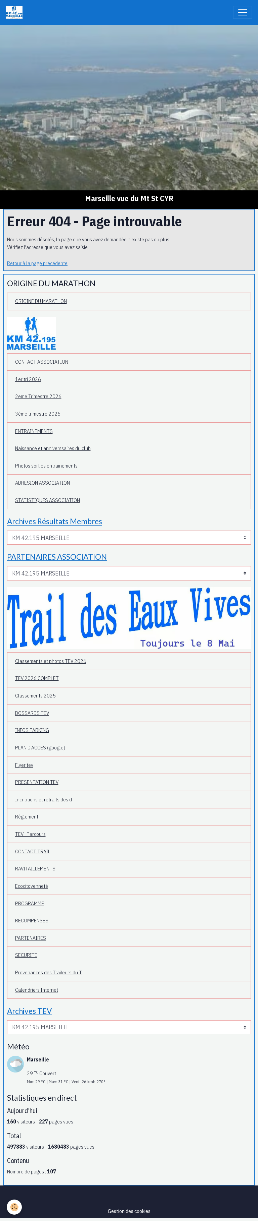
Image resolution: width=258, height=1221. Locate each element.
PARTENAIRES (30, 937)
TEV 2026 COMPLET (37, 678)
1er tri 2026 (28, 379)
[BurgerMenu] (242, 12)
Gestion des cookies (129, 1211)
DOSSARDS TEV (32, 713)
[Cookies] (14, 1207)
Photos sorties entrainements (46, 465)
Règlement (26, 816)
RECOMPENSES (31, 920)
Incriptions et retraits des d (43, 799)
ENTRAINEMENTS (34, 431)
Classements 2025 (35, 695)
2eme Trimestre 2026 (38, 396)
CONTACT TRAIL (32, 851)
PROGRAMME (29, 903)
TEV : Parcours (30, 834)
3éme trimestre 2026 (37, 413)
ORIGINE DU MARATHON (41, 301)
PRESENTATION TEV (36, 782)
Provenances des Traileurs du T (48, 972)
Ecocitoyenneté (31, 885)
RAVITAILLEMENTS (35, 868)
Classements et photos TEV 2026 (50, 661)
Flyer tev (24, 764)
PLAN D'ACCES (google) (40, 747)
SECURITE (26, 955)
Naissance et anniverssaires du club (53, 448)
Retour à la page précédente (37, 263)
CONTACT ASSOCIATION (41, 361)
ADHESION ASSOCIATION (42, 482)
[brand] (16, 12)
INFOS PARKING (32, 730)
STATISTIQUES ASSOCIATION (47, 500)
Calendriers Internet (36, 989)
